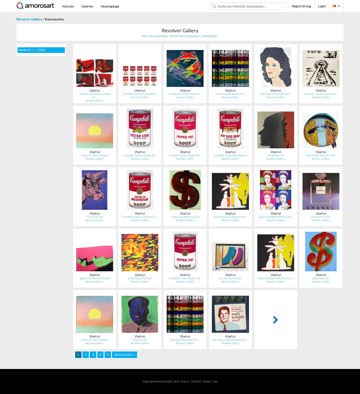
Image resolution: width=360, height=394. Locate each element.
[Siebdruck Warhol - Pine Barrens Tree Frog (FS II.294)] (185, 68)
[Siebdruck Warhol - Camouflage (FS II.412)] (139, 252)
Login (322, 6)
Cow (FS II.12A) (94, 216)
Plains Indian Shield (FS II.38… (320, 155)
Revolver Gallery (29, 19)
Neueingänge (110, 6)
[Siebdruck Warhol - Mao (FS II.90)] (139, 313)
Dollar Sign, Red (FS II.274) (185, 216)
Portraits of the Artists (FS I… (230, 93)
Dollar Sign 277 (320, 278)
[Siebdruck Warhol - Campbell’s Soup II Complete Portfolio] (139, 68)
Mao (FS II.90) (140, 339)
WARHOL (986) (32, 50)
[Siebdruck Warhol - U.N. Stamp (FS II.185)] (230, 252)
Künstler (68, 6)
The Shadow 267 (276, 155)
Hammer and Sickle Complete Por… (95, 95)
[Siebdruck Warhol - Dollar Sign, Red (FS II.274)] (185, 191)
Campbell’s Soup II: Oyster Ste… (139, 155)
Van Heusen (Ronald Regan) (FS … (230, 339)
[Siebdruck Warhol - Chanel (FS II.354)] (320, 191)
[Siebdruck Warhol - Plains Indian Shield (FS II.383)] (320, 129)
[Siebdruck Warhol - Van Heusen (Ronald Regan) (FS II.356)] (230, 313)
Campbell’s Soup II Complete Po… (140, 93)
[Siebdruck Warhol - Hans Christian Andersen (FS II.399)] (230, 191)
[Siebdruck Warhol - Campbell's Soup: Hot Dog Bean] (230, 129)
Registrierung (301, 6)
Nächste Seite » (124, 354)
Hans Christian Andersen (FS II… (230, 216)
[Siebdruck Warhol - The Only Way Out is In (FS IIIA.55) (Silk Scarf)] (320, 68)
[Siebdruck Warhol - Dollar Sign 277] (320, 252)
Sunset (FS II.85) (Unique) (94, 155)
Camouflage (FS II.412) (140, 278)
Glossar (207, 381)
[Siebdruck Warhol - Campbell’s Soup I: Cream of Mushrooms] (140, 191)
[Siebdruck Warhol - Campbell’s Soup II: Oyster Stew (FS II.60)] (140, 129)
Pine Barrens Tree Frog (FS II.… (185, 93)
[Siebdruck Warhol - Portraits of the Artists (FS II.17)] (230, 68)
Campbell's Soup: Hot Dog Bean (230, 155)
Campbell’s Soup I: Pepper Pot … (185, 155)
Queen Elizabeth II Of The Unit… (276, 216)
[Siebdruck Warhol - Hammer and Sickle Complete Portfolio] (94, 68)
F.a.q (215, 381)
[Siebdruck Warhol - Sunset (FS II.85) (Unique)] (94, 129)
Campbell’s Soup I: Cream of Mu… (140, 216)
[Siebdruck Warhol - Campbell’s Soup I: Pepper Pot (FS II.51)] (185, 129)
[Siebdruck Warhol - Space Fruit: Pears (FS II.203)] (94, 252)
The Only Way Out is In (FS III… (321, 93)
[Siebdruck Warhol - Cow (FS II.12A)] (94, 191)
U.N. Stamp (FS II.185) (230, 278)
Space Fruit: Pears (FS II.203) (95, 278)
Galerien (87, 6)
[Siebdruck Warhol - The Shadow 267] (275, 129)
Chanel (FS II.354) (320, 216)
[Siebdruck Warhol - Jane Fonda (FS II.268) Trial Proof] (275, 68)
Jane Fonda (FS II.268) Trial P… (276, 93)
